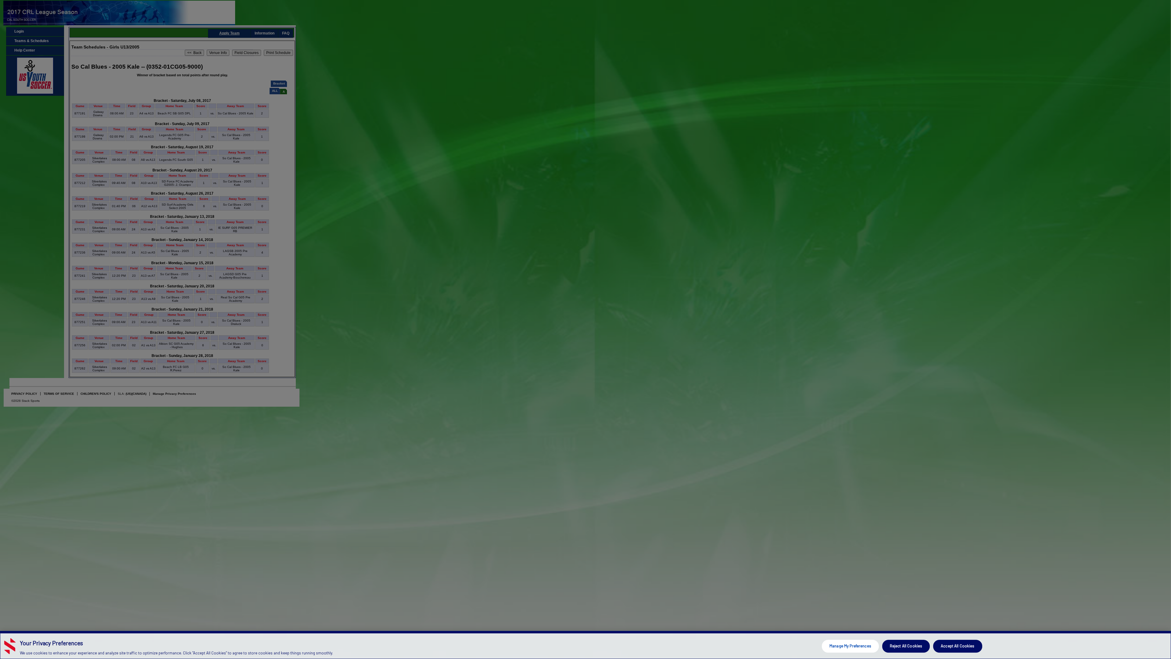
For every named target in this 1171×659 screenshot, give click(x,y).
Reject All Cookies (906, 645)
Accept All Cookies (957, 645)
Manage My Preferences (850, 645)
